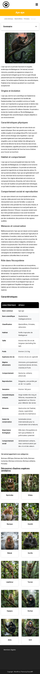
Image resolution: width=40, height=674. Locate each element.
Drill (30, 640)
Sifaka (30, 495)
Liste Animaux (8, 19)
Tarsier (30, 582)
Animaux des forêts (21, 458)
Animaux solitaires (29, 461)
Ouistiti (30, 524)
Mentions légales (10, 650)
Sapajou (10, 611)
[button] (37, 4)
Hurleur (30, 611)
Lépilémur (9, 582)
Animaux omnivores (15, 461)
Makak (9, 553)
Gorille (30, 553)
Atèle (10, 640)
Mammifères (19, 19)
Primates (26, 19)
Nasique (10, 524)
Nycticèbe (9, 495)
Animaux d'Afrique (7, 458)
